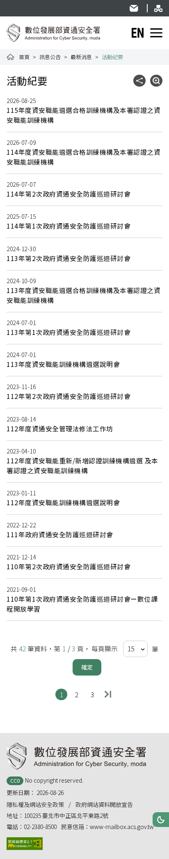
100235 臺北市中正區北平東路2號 (66, 815)
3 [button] (94, 694)
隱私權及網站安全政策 (35, 804)
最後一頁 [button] (107, 694)
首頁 (24, 57)
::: (11, 4)
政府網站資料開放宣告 (104, 804)
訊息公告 (50, 57)
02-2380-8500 (40, 826)
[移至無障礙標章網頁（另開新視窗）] (25, 843)
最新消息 (81, 57)
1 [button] (63, 694)
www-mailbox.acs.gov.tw (122, 826)
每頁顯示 (104, 648)
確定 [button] (87, 667)
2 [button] (78, 694)
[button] (161, 819)
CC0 (15, 780)
